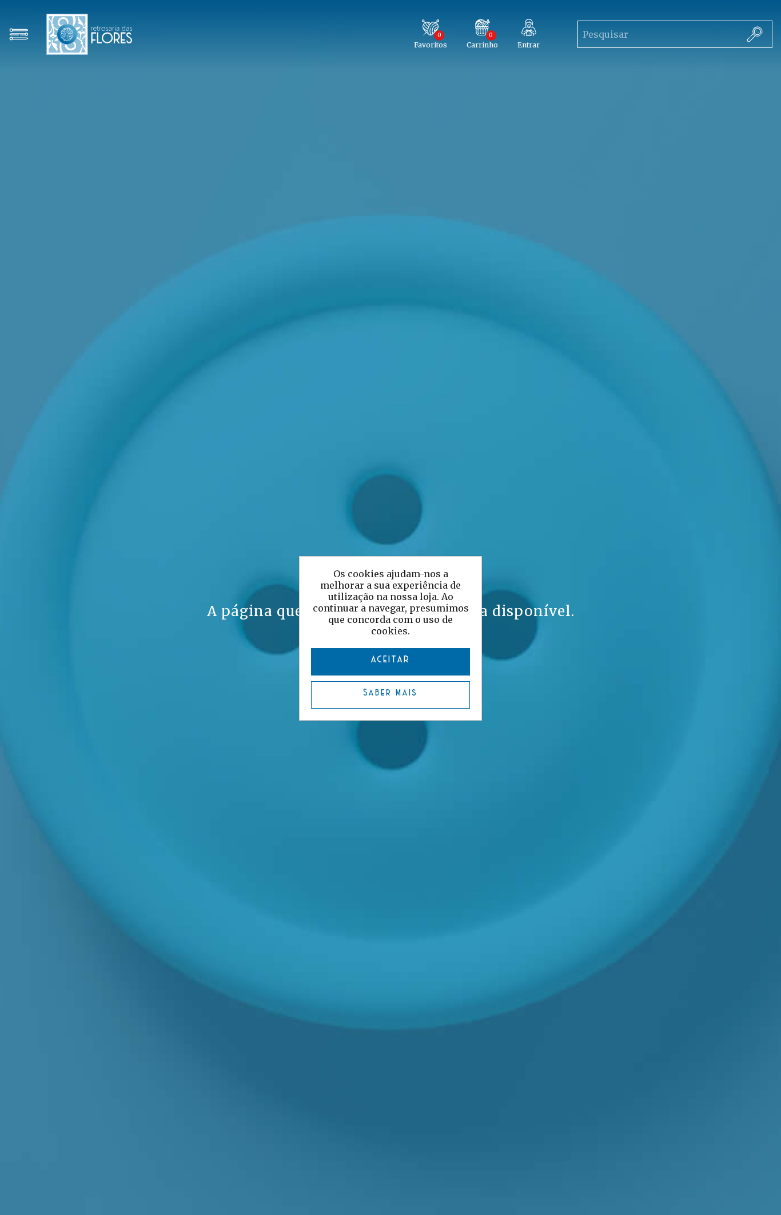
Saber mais (391, 693)
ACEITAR (391, 660)
